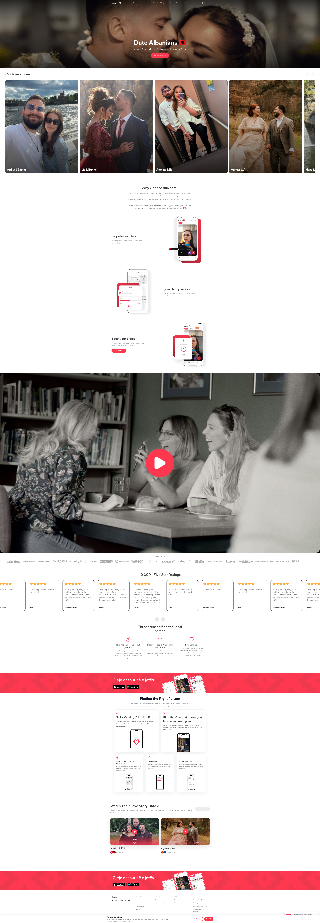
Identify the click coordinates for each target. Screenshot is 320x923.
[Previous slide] (157, 619)
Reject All (198, 919)
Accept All (208, 919)
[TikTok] (112, 900)
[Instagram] (119, 900)
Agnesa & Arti (168, 848)
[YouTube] (122, 900)
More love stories (202, 809)
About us (138, 909)
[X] (125, 900)
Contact (157, 900)
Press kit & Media (159, 903)
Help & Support (161, 3)
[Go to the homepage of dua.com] (116, 3)
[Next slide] (313, 74)
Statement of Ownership (200, 906)
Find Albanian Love (160, 55)
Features (135, 3)
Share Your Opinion (181, 3)
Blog (175, 900)
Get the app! (119, 351)
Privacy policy (196, 903)
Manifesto (171, 3)
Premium (143, 3)
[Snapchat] (129, 900)
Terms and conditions (199, 900)
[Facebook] (115, 900)
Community (177, 903)
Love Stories (151, 3)
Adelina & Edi (117, 848)
